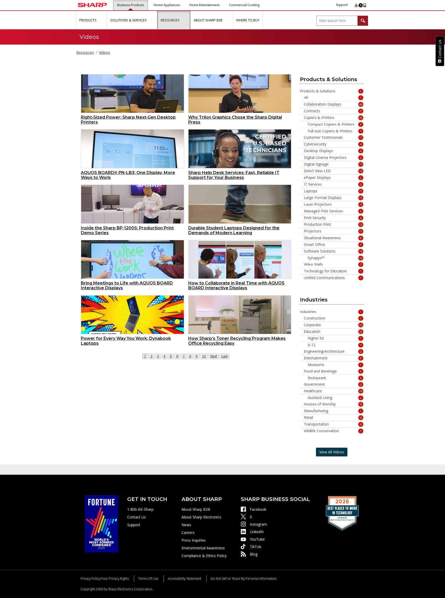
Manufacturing (333, 411)
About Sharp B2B (196, 509)
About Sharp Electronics (201, 517)
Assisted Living (335, 397)
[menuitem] (91, 20)
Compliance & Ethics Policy (204, 555)
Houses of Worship (333, 404)
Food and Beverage (333, 371)
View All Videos (331, 451)
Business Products (130, 5)
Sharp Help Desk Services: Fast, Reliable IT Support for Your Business (233, 175)
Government (333, 384)
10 (205, 356)
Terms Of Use (148, 578)
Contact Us (136, 517)
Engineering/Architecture (333, 351)
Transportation (333, 424)
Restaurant (335, 378)
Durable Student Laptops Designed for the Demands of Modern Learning (233, 230)
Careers (188, 532)
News (186, 524)
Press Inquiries (194, 540)
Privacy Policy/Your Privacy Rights (105, 578)
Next (213, 356)
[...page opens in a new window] (101, 523)
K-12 (335, 345)
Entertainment (333, 358)
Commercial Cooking (244, 5)
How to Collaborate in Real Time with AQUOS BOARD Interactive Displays (236, 285)
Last (224, 356)
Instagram (258, 524)
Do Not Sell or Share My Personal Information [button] (244, 578)
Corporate (333, 325)
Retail (333, 417)
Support (342, 5)
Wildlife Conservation (333, 431)
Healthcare (333, 391)
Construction (333, 318)
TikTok (255, 546)
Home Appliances (167, 5)
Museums (335, 364)
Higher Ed (335, 338)
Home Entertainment (204, 5)
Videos (104, 52)
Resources (85, 52)
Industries (331, 311)
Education (333, 331)
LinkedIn (257, 531)
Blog (254, 554)
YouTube (257, 539)
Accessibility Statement (184, 578)
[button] (102, 20)
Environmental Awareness (203, 547)
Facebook (258, 509)
